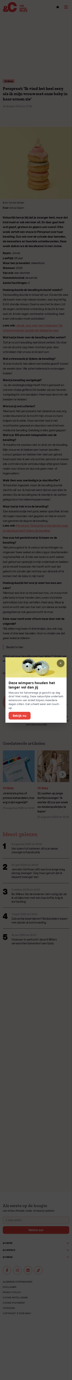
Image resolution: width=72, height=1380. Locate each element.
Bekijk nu (19, 716)
